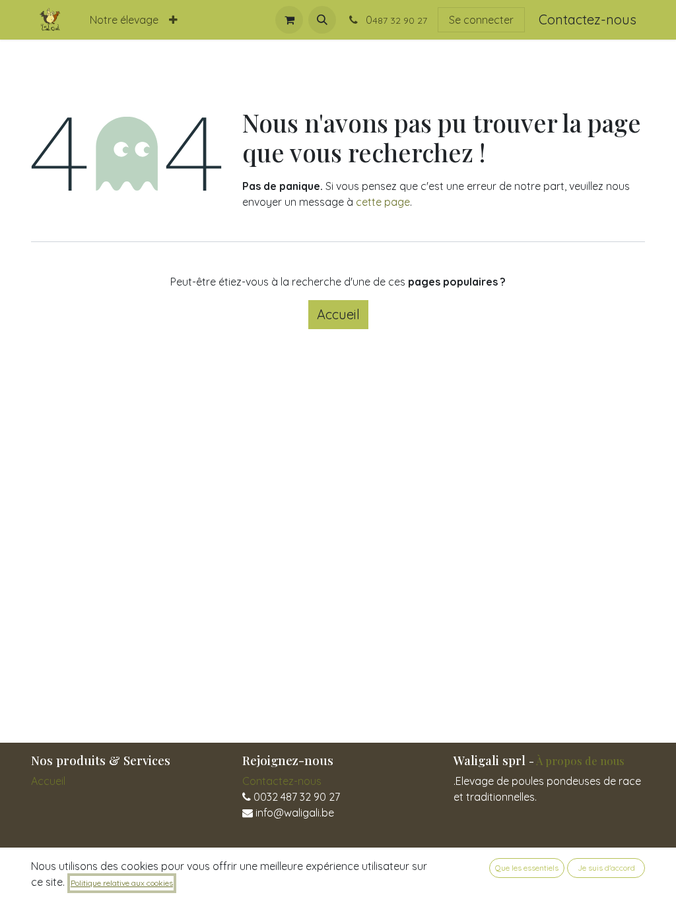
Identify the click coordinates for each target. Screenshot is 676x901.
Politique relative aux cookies (122, 883)
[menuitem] (124, 20)
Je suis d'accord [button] (606, 868)
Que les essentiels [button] (526, 868)
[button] (322, 20)
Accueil (338, 314)
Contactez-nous (587, 19)
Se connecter (481, 19)
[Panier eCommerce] (289, 20)
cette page (383, 201)
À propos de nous (580, 760)
